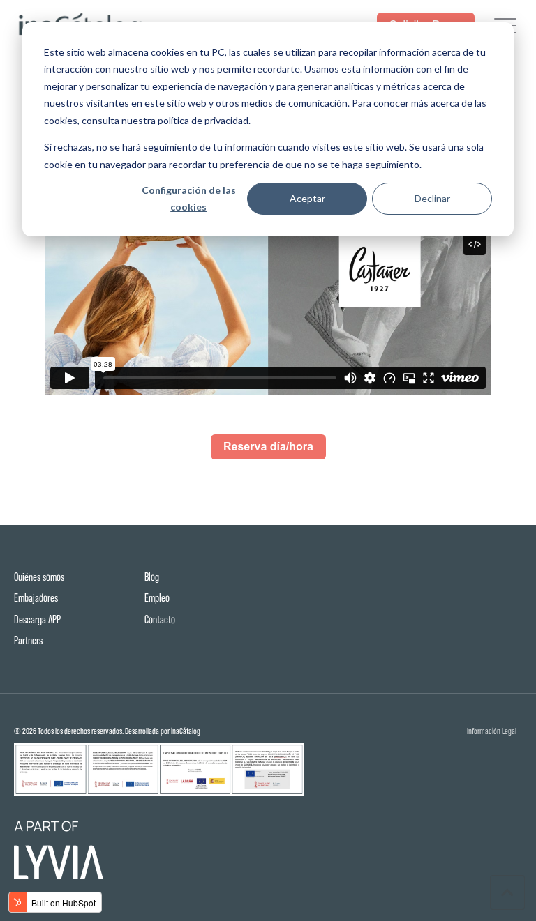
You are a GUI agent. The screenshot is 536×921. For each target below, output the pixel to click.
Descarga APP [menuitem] (37, 619)
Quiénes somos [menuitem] (39, 577)
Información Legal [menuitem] (491, 731)
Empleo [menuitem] (157, 597)
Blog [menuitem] (151, 577)
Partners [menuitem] (28, 640)
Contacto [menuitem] (159, 619)
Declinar (432, 198)
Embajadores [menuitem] (36, 597)
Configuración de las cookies (189, 198)
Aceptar (307, 198)
